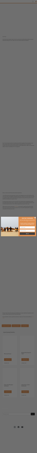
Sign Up (27, 233)
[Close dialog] (35, 217)
